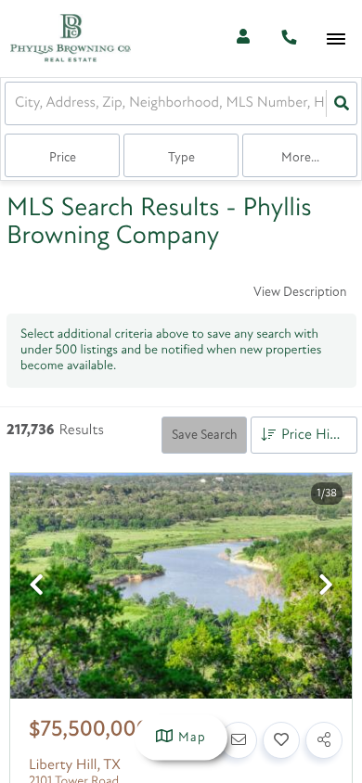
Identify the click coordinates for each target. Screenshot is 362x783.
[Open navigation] (335, 39)
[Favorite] (281, 740)
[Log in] (243, 38)
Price (62, 158)
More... (300, 158)
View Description (299, 293)
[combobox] (17, 103)
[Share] (324, 740)
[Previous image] (36, 587)
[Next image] (326, 587)
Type (181, 158)
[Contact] (238, 740)
